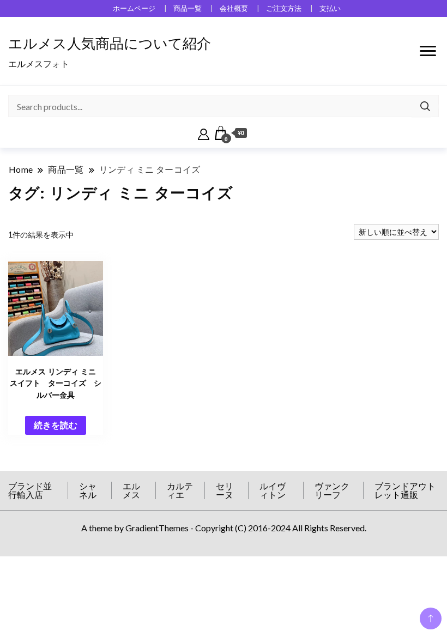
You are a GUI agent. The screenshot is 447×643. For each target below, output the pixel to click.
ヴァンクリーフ (332, 490)
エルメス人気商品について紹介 (109, 43)
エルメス (131, 490)
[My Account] (203, 133)
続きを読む (55, 425)
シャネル (87, 490)
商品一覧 (187, 8)
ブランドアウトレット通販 (405, 490)
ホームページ (134, 8)
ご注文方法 (283, 8)
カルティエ (180, 490)
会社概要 (234, 8)
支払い (330, 8)
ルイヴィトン (272, 490)
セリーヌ (224, 490)
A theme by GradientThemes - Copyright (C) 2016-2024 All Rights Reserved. (223, 528)
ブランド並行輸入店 (30, 490)
